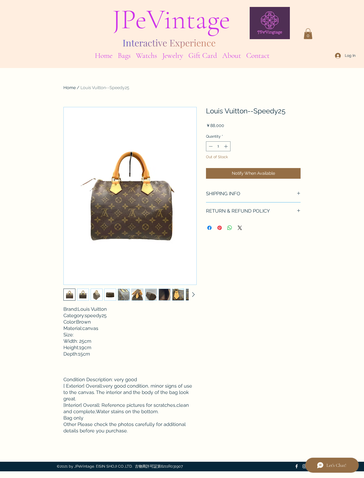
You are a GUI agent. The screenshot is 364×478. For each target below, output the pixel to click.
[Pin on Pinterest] (219, 228)
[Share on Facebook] (209, 228)
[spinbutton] (218, 146)
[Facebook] (296, 466)
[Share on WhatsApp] (230, 228)
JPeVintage (171, 19)
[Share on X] (240, 228)
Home (69, 87)
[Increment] (226, 146)
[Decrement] (210, 146)
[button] (124, 54)
